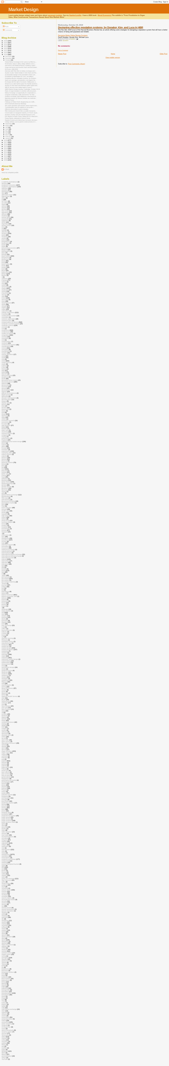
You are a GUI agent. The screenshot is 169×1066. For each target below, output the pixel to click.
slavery (4, 922)
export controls (7, 454)
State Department (7, 945)
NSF (3, 727)
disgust (4, 401)
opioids (4, 746)
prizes (4, 811)
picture (4, 783)
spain (3, 932)
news (3, 711)
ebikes (4, 419)
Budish (4, 275)
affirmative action (7, 195)
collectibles (5, 311)
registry (4, 841)
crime (3, 361)
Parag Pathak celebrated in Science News (17, 118)
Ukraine (4, 1014)
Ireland (4, 569)
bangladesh (6, 241)
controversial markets (9, 345)
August (7, 125)
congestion (5, 335)
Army (3, 227)
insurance (5, 548)
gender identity (7, 486)
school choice (6, 890)
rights (3, 865)
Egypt (3, 427)
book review (6, 264)
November (8, 58)
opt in (3, 748)
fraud (3, 477)
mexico (4, 677)
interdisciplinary (7, 551)
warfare (4, 1048)
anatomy (4, 216)
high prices (5, 515)
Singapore (5, 920)
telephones (5, 969)
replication (5, 846)
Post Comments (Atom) (76, 64)
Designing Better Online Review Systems (73, 35)
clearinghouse (6, 303)
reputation (65, 40)
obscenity (5, 733)
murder (4, 690)
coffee (4, 309)
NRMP (4, 725)
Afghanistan (6, 196)
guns (3, 504)
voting (4, 1040)
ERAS (4, 443)
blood (3, 261)
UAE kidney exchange (9, 1009)
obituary (4, 732)
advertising (5, 191)
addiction (5, 188)
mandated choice (7, 641)
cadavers (5, 278)
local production (7, 630)
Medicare (5, 672)
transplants (5, 995)
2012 (6, 152)
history (4, 517)
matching (5, 657)
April (6, 133)
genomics (5, 488)
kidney (4, 593)
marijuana (5, 645)
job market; (5, 580)
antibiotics (5, 220)
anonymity (5, 219)
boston (4, 267)
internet (4, 559)
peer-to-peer (6, 775)
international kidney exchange (12, 554)
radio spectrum (7, 832)
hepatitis (4, 514)
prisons (4, 806)
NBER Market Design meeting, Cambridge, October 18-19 (22, 89)
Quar (3, 825)
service (4, 904)
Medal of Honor (9, 100)
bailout (4, 240)
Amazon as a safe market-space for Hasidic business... (21, 83)
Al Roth (6, 169)
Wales (4, 1045)
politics (4, 793)
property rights (6, 812)
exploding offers (7, 453)
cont (3, 340)
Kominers (5, 601)
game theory (6, 482)
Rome (4, 870)
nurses (4, 730)
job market (5, 578)
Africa (3, 198)
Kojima (4, 599)
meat (3, 665)
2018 (6, 140)
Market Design (23, 9)
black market (6, 256)
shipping (4, 915)
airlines (4, 206)
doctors (4, 407)
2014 (6, 148)
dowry (4, 411)
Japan (4, 575)
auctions (4, 233)
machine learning (7, 638)
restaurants (5, 861)
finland (4, 464)
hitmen (4, 519)
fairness (4, 457)
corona (4, 348)
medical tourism (7, 670)
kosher (4, 604)
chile (3, 296)
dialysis (4, 391)
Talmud (4, 964)
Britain (4, 274)
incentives (5, 540)
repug (4, 853)
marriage (5, 654)
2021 (6, 50)
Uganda (4, 1012)
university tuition (7, 1019)
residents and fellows (9, 859)
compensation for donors (10, 322)
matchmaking (6, 661)
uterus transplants (8, 1030)
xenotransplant (7, 1056)
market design (6, 648)
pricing (4, 804)
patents (4, 765)
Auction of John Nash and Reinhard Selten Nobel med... (21, 85)
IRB (3, 567)
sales (3, 877)
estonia (4, 445)
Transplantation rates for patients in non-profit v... (19, 107)
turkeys (4, 1004)
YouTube (5, 1059)
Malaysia (5, 640)
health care (5, 511)
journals (4, 585)
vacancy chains (7, 1032)
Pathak (4, 769)
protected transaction (9, 815)
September (8, 123)
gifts (3, 493)
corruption (5, 349)
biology (4, 254)
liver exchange (7, 625)
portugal (4, 799)
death (3, 378)
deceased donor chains (9, 380)
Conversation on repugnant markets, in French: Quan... (21, 113)
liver (3, 624)
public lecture (6, 819)
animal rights (6, 217)
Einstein (4, 428)
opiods (4, 745)
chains (4, 288)
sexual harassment (8, 909)
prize (3, 809)
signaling (5, 917)
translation (5, 991)
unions (4, 1015)
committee (5, 317)
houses (4, 530)
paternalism (6, 767)
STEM (4, 948)
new (3, 704)
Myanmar (5, 693)
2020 (6, 52)
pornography (6, 798)
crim (3, 359)
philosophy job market (9, 780)
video (3, 1036)
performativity (6, 777)
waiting (4, 1043)
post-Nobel (5, 801)
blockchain (5, 259)
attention (4, 232)
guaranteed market (8, 503)
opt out (4, 749)
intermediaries (6, 553)
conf (3, 328)
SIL (3, 919)
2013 (6, 150)
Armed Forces (6, 225)
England (4, 440)
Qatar (3, 824)
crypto (4, 364)
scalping (4, 885)
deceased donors (7, 382)
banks (4, 245)
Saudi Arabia (6, 883)
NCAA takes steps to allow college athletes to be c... (20, 64)
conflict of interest (7, 333)
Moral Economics (104, 15)
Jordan (4, 583)
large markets (6, 611)
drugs (3, 414)
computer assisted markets (11, 324)
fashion (4, 459)
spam (3, 933)
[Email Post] (76, 39)
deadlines (5, 377)
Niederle (4, 715)
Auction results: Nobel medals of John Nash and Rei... (21, 73)
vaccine (4, 1033)
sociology (5, 925)
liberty (4, 619)
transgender (6, 990)
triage (3, 998)
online (4, 736)
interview (5, 562)
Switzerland (6, 961)
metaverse (5, 675)
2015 (6, 146)
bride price (5, 272)
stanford (4, 943)
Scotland (5, 895)
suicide (4, 951)
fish (3, 467)
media (4, 669)
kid (3, 590)
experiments (6, 451)
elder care (5, 430)
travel (3, 996)
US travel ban (6, 1027)
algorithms (5, 212)
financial (4, 461)
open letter (5, 740)
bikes (3, 253)
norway (4, 724)
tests (3, 974)
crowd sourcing (7, 362)
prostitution (5, 814)
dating (4, 372)
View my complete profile (10, 172)
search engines (7, 898)
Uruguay (4, 1025)
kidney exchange (7, 595)
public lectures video (8, 822)
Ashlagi (4, 230)
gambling (5, 480)
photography (6, 782)
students (4, 949)
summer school (7, 953)
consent (4, 336)
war (3, 1046)
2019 (6, 54)
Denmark (5, 386)
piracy (4, 785)
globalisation (6, 496)
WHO (3, 1053)
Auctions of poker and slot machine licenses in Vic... (20, 114)
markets (4, 653)
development (6, 390)
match (4, 656)
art (2, 228)
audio (3, 235)
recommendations (8, 836)
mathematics (6, 662)
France (4, 475)
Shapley (4, 912)
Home (113, 54)
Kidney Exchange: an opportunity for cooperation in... (21, 93)
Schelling (5, 888)
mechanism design (8, 667)
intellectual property (8, 549)
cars (3, 283)
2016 (6, 144)
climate (4, 306)
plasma (4, 786)
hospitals (5, 527)
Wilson (4, 1054)
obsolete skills (6, 735)
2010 (6, 156)
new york (5, 707)
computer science (7, 325)
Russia (4, 872)
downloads (5, 409)
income (4, 541)
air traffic (4, 203)
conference (5, 330)
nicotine (4, 714)
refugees (5, 840)
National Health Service (10, 696)
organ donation (7, 751)
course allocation (7, 354)
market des (5, 646)
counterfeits (5, 351)
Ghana (4, 491)
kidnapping (5, 591)
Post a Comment (63, 50)
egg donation (6, 425)
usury (3, 1028)
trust (3, 999)
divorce (4, 404)
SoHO (4, 928)
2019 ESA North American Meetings (15, 103)
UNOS (4, 1020)
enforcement (6, 438)
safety (4, 874)
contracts (5, 343)
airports (4, 207)
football (4, 472)
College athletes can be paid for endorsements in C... (21, 122)
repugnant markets (55, 15)
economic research (8, 420)
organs (4, 754)
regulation (5, 843)
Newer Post (62, 54)
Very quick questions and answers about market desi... (21, 105)
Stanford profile (75, 15)
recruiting (5, 838)
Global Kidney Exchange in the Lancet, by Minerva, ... (21, 62)
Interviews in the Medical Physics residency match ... (21, 65)
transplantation (7, 993)
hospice (4, 525)
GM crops (5, 498)
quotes (4, 828)
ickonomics (5, 535)
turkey (4, 1003)
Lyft (3, 636)
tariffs (3, 965)
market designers (7, 649)
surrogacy (5, 957)
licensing (5, 620)
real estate (5, 835)
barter (4, 246)
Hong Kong (5, 520)
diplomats (5, 396)
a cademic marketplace (9, 182)
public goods (6, 817)
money (4, 686)
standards (5, 941)
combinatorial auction (9, 315)
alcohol (4, 209)
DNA (3, 406)
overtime (4, 756)
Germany (5, 490)
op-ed (4, 738)
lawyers (4, 615)
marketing (5, 651)
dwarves (4, 415)
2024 (6, 45)
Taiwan (4, 962)
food (3, 469)
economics (5, 422)
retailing (4, 862)
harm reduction (7, 507)
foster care (5, 474)
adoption (5, 190)
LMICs (4, 628)
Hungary (4, 532)
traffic (3, 986)
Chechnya (5, 293)
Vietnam (4, 1038)
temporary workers (8, 972)
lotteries (4, 632)
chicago (4, 295)
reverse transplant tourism (10, 864)
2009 (6, 158)
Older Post (163, 54)
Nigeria (4, 717)
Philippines (5, 778)
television (5, 970)
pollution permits (7, 795)
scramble (5, 896)
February (8, 136)
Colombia (5, 314)
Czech (4, 367)
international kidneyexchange (12, 556)
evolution (5, 449)
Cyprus (4, 365)
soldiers (4, 930)
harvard (4, 509)
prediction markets (8, 803)
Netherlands (6, 701)
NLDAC (4, 719)
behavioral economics (9, 248)
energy (4, 436)
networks (5, 703)
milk (3, 683)
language (5, 609)
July (6, 127)
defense (4, 383)
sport (3, 938)
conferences (6, 332)
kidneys (4, 598)
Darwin (4, 369)
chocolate (5, 299)
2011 (6, 154)
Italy (3, 572)
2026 (6, 41)
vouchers (5, 1041)
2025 (6, 43)
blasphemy (5, 257)
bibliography (6, 251)
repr (3, 848)
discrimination (6, 399)
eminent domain (7, 433)
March (7, 134)
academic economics (9, 185)
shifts (3, 914)
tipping (4, 983)
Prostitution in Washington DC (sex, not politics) (19, 76)
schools (4, 891)
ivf (2, 574)
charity (4, 291)
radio (3, 830)
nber (3, 698)
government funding (8, 501)
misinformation (7, 685)
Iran (3, 565)
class (3, 301)
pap (3, 759)
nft (2, 712)
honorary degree (7, 522)
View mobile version (113, 57)
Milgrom (4, 682)
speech (4, 935)
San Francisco (6, 880)
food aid (4, 470)
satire (3, 882)
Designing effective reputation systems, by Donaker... (21, 78)
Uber (3, 1011)
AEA (3, 193)
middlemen (5, 680)
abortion (4, 183)
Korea (4, 603)
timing (4, 982)
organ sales (6, 753)
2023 (6, 46)
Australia (5, 236)
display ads (5, 403)
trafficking (5, 988)
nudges (4, 728)
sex (3, 906)
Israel (3, 570)
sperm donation (7, 936)
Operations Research (9, 743)
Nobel (4, 720)
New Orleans (6, 706)
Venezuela (5, 1035)
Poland (4, 790)
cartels (4, 285)
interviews (5, 564)
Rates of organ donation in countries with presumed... (21, 91)
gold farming (6, 499)
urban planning (7, 1024)
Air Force (5, 201)
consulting (5, 338)
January (8, 138)
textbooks (5, 977)
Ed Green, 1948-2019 (11, 69)
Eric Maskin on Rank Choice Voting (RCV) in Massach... (22, 116)
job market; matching (9, 582)
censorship (5, 286)
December (8, 56)
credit (3, 357)
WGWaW (5, 1051)
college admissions (8, 312)
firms (3, 465)
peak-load (5, 770)
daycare (4, 374)
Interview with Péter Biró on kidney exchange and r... (20, 71)
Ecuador (4, 424)
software (4, 927)
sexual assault (6, 907)
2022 (6, 48)
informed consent (7, 545)
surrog (4, 956)
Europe (4, 448)
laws (3, 614)
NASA (4, 695)
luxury (4, 635)
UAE (3, 1007)
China (4, 298)
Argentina (5, 224)
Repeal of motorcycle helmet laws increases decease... (21, 120)
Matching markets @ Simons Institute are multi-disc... (21, 98)
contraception (6, 341)
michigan (5, 678)
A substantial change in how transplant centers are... (20, 74)
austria (4, 238)
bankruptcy (5, 243)
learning (4, 617)
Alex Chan (5, 211)
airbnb (4, 204)
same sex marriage (8, 878)
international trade (8, 557)
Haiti (3, 506)
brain (3, 269)
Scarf (3, 886)
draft (3, 412)
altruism (4, 214)
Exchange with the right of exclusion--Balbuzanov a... (21, 82)
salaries (4, 875)
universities (5, 1017)
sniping (4, 924)
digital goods (6, 395)
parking (4, 764)
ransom (4, 833)
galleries (4, 478)
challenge (5, 290)
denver (4, 388)
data (3, 370)
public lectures (6, 820)
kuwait (4, 606)
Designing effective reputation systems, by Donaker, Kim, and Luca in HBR (100, 27)
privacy (4, 807)
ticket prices (6, 980)
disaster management (9, 398)
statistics (4, 946)
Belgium (4, 249)
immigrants (5, 538)
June (7, 129)
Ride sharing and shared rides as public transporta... (20, 111)
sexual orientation (8, 911)
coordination (6, 346)
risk (3, 869)
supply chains (6, 954)
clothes (4, 307)
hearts (4, 512)
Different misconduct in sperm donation (16, 109)
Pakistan (4, 757)
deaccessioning (7, 375)
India (3, 543)
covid (3, 356)
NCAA (4, 699)
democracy (5, 385)
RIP (3, 867)
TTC (3, 1001)
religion (4, 845)
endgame (5, 435)
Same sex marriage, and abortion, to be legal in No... (20, 80)
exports (4, 456)
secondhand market (8, 899)
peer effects (5, 772)
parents (4, 762)
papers (4, 761)
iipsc (3, 536)
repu (3, 851)
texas (3, 975)
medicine (5, 674)
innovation (5, 546)
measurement (6, 664)
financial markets (7, 462)
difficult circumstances (9, 393)
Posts (6, 26)
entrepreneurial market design (12, 441)
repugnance (6, 854)
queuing (4, 827)
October (8, 60)
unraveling (5, 1022)
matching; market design (10, 659)
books (4, 265)
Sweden (4, 959)
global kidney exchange (10, 495)
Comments (8, 30)
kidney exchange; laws (9, 596)
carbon (4, 282)
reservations (6, 857)
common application (8, 319)
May (6, 131)
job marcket (5, 577)
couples (4, 353)
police (4, 791)
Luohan (4, 633)
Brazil (3, 270)
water (3, 1049)
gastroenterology (7, 483)
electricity (5, 432)
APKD (4, 222)
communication (7, 320)
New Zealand (6, 709)
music (4, 691)
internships (5, 561)
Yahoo (4, 1057)
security (4, 901)
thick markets (6, 978)
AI (2, 199)
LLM (3, 627)
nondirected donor (8, 722)
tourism (4, 985)
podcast (4, 788)
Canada (4, 280)
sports (4, 940)
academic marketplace (9, 186)
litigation (4, 622)
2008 (6, 160)
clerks (4, 304)
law (3, 612)
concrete (4, 327)
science (4, 893)
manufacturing (6, 643)
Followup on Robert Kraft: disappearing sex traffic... (20, 102)
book (3, 262)
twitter (4, 1006)
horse (3, 524)
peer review (6, 774)
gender (4, 485)
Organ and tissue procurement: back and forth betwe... (21, 67)
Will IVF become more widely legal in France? (18, 87)
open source (6, 741)
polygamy (5, 796)
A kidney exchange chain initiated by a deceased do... (21, 96)
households (6, 528)
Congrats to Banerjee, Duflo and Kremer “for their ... (20, 94)
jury (3, 588)
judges (4, 586)
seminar (4, 903)
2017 (6, 142)
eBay (3, 417)
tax (3, 967)
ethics (4, 446)
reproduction (6, 849)
